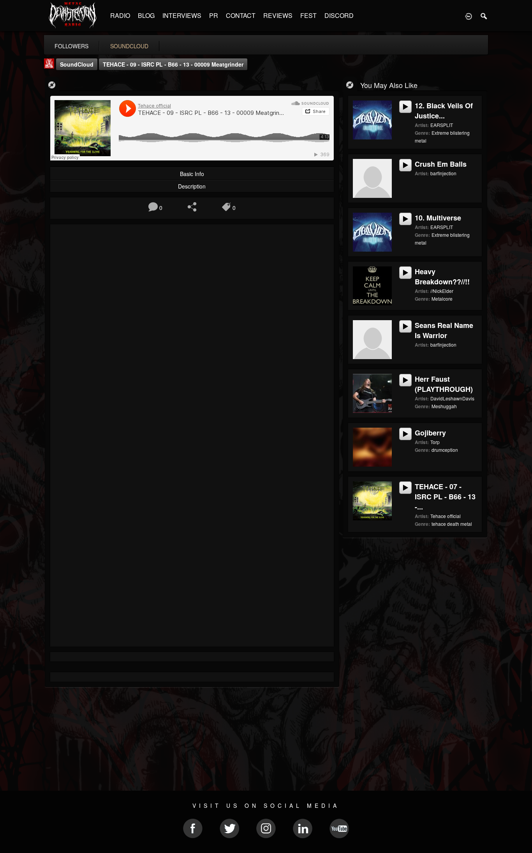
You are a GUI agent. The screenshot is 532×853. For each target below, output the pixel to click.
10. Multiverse (438, 218)
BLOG (146, 15)
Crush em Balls (441, 164)
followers (71, 46)
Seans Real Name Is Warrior (444, 330)
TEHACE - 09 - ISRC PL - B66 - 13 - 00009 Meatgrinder (173, 64)
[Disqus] (192, 334)
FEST (308, 15)
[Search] (484, 15)
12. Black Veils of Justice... (444, 110)
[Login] (468, 15)
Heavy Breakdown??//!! (442, 276)
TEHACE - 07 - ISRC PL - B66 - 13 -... (445, 496)
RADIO (120, 15)
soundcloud (129, 46)
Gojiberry (430, 433)
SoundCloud (76, 64)
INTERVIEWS (181, 15)
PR (213, 15)
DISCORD (339, 15)
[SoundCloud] (52, 84)
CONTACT (240, 15)
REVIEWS (277, 15)
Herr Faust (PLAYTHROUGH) (444, 384)
